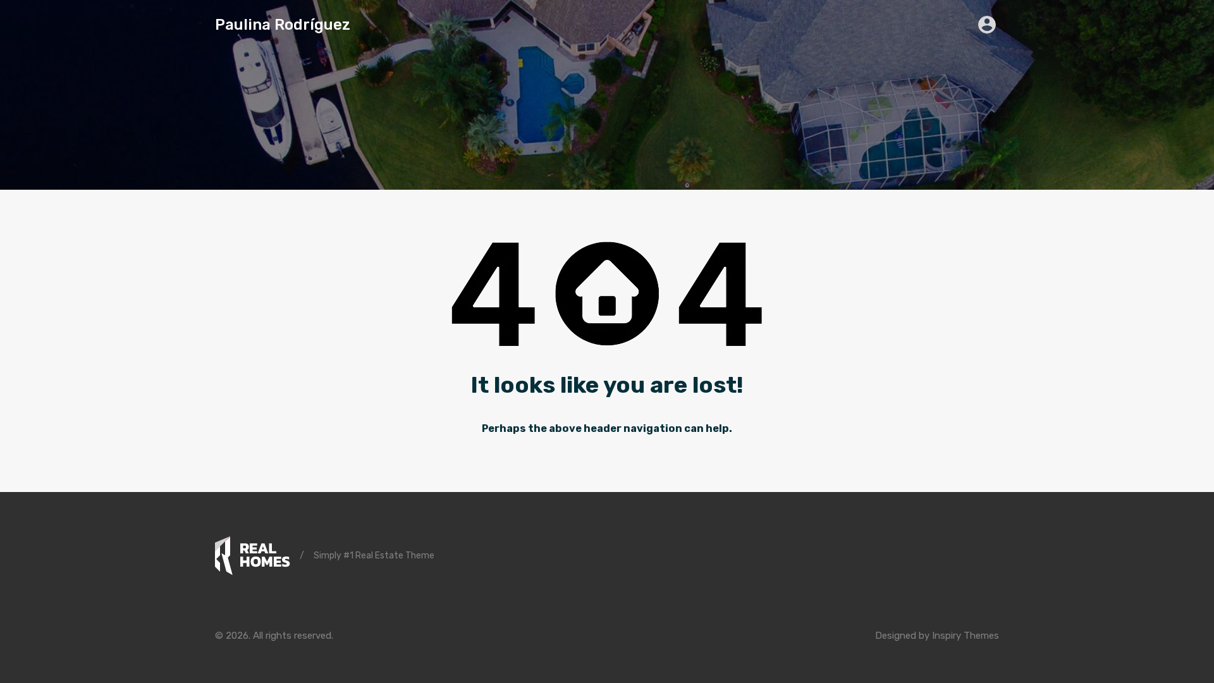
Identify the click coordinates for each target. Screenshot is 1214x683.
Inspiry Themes (965, 635)
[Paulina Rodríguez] (252, 555)
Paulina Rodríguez (282, 24)
